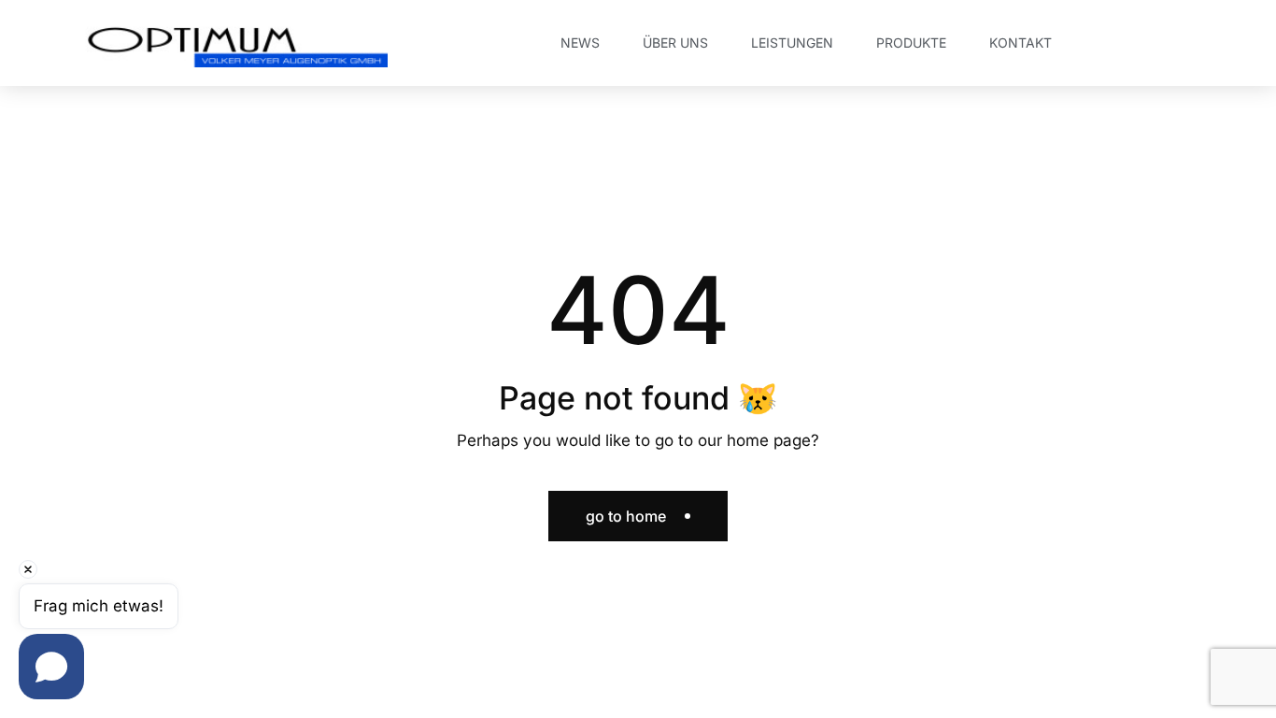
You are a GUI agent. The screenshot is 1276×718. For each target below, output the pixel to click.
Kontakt (1020, 42)
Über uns (675, 42)
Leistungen (792, 42)
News (580, 42)
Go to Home (626, 516)
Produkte (911, 42)
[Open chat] (51, 666)
